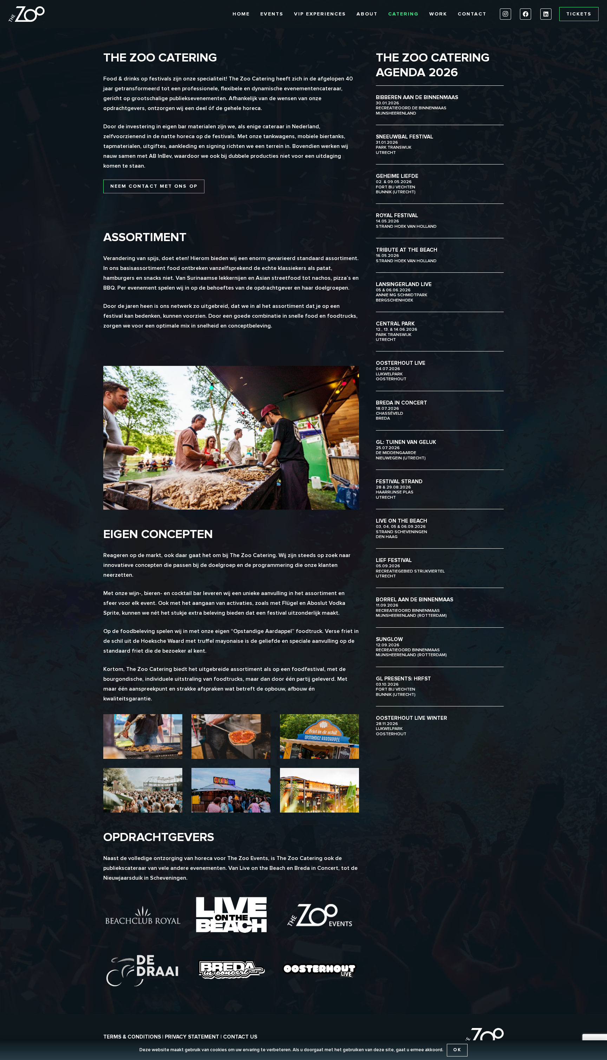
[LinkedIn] (545, 14)
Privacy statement (192, 1037)
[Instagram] (505, 14)
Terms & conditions (132, 1037)
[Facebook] (525, 14)
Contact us (240, 1037)
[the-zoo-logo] (26, 14)
